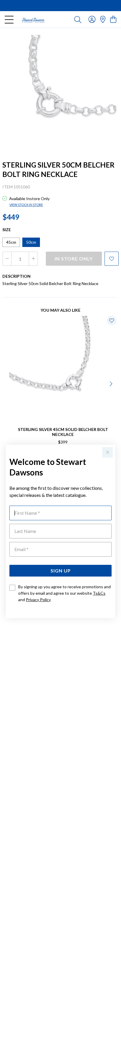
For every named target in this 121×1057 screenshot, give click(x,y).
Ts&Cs (99, 593)
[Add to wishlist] (112, 259)
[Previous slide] (9, 383)
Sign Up (61, 570)
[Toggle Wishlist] (111, 320)
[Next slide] (111, 383)
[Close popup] (107, 452)
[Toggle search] (78, 19)
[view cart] (113, 19)
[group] (60, 5)
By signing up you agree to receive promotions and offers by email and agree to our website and (64, 593)
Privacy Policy (38, 599)
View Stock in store (26, 205)
